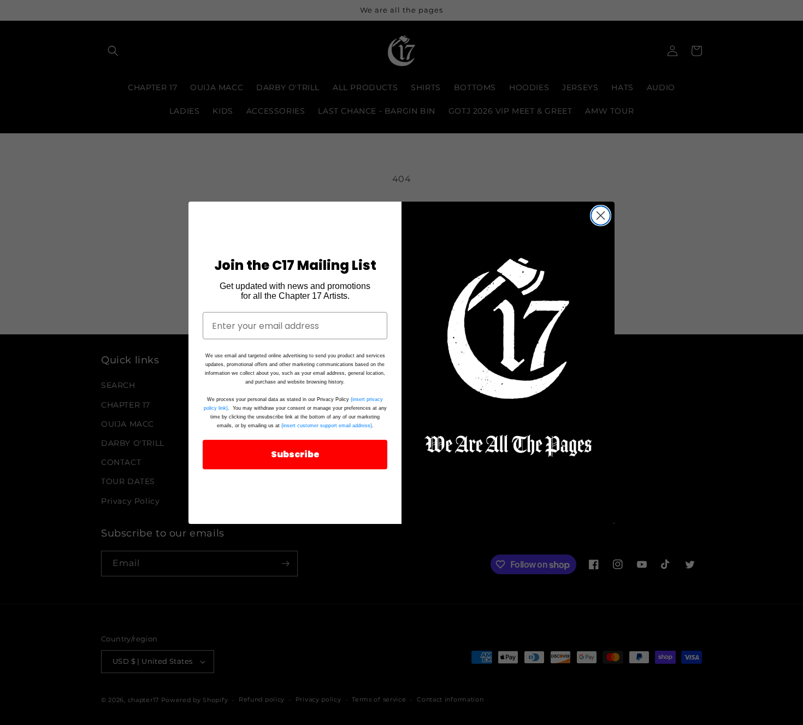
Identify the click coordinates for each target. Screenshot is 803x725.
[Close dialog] (600, 215)
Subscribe (295, 454)
